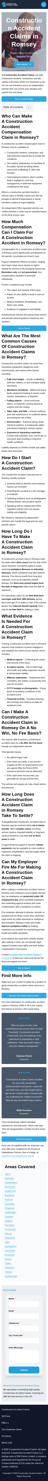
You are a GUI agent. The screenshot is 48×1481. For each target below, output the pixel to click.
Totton (8, 1174)
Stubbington (10, 1212)
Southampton (11, 1182)
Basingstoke (11, 1246)
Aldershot (9, 1268)
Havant (8, 1234)
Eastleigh (9, 1178)
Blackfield (9, 1195)
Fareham (9, 1217)
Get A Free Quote (24, 1139)
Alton (7, 1242)
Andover (9, 1199)
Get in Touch (24, 328)
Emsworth (9, 1255)
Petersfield (10, 1238)
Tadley (8, 1263)
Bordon (8, 1259)
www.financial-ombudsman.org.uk (18, 1156)
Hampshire (10, 1251)
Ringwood (10, 1208)
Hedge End (10, 1191)
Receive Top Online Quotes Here (24, 996)
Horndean (9, 1225)
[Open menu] (43, 4)
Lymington (10, 1204)
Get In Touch (24, 968)
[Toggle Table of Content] (28, 107)
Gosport (8, 1221)
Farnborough (11, 1276)
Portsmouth (10, 1229)
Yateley (8, 1272)
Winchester (10, 1187)
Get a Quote (22, 64)
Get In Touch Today (24, 99)
